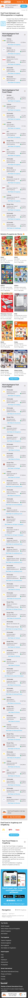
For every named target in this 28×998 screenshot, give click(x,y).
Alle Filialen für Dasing (14, 450)
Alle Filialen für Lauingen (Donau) (14, 629)
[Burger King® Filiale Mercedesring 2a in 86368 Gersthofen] (4, 419)
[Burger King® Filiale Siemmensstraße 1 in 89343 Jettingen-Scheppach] (4, 519)
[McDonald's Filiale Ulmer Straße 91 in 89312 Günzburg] (4, 781)
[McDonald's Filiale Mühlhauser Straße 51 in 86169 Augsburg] (4, 391)
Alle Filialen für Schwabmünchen (14, 486)
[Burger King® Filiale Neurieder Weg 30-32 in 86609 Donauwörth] (4, 614)
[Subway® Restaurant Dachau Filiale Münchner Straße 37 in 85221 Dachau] (4, 661)
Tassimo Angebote (6, 940)
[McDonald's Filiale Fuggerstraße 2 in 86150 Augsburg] (4, 69)
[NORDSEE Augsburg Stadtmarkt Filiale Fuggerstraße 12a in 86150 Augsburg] (4, 49)
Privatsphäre (4, 964)
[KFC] (11, 830)
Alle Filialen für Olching (14, 589)
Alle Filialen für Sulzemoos (14, 495)
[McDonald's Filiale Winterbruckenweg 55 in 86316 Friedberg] (4, 400)
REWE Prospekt (5, 926)
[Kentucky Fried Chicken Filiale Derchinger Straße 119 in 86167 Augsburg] (4, 188)
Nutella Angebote (6, 943)
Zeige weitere (14, 378)
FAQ (2, 954)
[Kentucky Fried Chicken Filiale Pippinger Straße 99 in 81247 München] (4, 772)
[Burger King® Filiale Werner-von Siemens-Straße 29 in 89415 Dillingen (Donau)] (4, 604)
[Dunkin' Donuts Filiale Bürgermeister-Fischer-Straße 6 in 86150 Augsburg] (4, 59)
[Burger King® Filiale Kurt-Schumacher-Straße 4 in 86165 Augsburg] (4, 142)
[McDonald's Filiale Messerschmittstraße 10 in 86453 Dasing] (4, 446)
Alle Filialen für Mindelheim (14, 757)
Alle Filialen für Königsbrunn (14, 432)
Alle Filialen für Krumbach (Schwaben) (14, 676)
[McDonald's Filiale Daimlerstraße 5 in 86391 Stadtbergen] (4, 224)
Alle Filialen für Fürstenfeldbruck (14, 504)
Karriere (3, 979)
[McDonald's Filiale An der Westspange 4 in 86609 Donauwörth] (4, 594)
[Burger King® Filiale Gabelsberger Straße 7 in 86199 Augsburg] (4, 206)
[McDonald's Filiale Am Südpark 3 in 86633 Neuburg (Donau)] (4, 690)
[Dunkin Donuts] (17, 830)
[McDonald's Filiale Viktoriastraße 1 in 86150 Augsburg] (4, 115)
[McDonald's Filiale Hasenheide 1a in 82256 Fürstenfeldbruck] (4, 500)
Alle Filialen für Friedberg (14, 404)
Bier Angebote (5, 945)
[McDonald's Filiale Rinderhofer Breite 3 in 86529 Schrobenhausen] (4, 576)
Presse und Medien (6, 974)
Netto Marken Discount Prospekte (10, 928)
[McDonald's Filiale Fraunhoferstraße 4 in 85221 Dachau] (4, 717)
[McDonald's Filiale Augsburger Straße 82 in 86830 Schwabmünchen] (4, 482)
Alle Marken (4, 933)
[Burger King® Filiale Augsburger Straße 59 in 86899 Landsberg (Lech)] (4, 549)
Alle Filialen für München (14, 748)
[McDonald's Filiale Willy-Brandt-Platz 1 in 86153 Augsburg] (4, 78)
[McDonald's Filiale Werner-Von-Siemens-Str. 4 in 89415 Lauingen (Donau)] (4, 624)
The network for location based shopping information (12, 989)
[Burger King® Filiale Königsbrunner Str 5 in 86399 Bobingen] (4, 464)
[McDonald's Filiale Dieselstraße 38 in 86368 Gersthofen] (4, 410)
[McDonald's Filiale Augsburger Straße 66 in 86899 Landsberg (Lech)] (4, 540)
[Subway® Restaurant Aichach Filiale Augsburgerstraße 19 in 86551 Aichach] (4, 473)
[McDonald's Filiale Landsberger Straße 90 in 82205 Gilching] (4, 652)
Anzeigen (23, 10)
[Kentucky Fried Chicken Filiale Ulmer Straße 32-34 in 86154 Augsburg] (4, 133)
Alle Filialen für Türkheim (14, 638)
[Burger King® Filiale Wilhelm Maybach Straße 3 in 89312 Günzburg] (4, 735)
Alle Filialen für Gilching (14, 656)
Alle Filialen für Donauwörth (14, 598)
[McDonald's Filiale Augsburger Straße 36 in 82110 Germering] (4, 681)
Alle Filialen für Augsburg (14, 44)
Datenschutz (4, 962)
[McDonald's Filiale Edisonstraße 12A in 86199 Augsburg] (4, 160)
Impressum (4, 959)
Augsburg (4, 913)
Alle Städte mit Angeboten (8, 948)
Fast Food (11, 913)
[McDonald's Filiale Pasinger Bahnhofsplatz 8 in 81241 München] (4, 790)
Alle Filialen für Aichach (14, 477)
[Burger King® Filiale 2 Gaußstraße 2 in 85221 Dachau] (4, 708)
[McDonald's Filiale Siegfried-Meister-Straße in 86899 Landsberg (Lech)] (4, 558)
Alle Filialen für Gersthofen (14, 413)
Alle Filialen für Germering (14, 685)
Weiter (24, 6)
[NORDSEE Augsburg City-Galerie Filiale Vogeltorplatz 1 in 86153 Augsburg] (4, 97)
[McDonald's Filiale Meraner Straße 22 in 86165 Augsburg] (4, 169)
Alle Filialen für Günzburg (14, 739)
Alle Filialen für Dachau (14, 665)
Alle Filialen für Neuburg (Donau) (14, 694)
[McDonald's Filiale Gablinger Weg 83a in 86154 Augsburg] (4, 215)
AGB (2, 957)
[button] (25, 2)
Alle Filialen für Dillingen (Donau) (14, 609)
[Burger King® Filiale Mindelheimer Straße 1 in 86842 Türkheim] (4, 643)
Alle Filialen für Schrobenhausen (14, 580)
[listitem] (7, 249)
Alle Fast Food (14, 835)
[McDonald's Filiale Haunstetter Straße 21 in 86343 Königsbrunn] (4, 437)
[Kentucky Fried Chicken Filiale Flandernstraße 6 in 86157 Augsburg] (4, 151)
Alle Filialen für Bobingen (14, 468)
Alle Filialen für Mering (14, 459)
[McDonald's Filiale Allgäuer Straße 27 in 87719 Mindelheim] (4, 754)
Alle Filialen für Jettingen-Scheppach (14, 524)
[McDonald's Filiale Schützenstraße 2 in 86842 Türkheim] (4, 634)
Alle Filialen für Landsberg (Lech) (14, 513)
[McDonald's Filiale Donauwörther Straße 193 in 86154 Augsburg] (4, 179)
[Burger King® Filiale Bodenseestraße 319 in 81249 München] (4, 744)
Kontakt (3, 976)
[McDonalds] (4, 830)
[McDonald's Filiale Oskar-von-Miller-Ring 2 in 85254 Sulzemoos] (4, 491)
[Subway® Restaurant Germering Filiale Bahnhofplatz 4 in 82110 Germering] (4, 699)
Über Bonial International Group (9, 971)
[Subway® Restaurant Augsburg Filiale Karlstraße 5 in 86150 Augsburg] (4, 40)
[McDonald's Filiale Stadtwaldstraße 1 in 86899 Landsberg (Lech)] (4, 567)
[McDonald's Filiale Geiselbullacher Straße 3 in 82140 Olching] (4, 585)
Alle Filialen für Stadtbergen (14, 228)
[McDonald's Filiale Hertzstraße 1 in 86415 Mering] (4, 455)
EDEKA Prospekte (6, 931)
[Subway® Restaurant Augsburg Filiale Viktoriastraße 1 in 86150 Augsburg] (4, 124)
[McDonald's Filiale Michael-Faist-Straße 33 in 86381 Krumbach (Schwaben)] (4, 671)
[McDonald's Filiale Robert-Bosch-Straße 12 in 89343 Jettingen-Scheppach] (4, 530)
